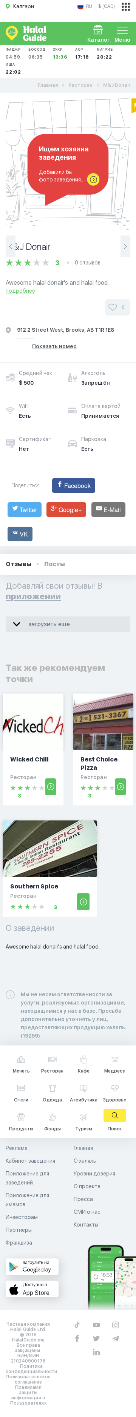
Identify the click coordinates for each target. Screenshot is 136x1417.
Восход (36, 53)
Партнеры (19, 1230)
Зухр (60, 53)
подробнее (20, 291)
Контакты (86, 1225)
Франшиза (19, 1243)
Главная (48, 85)
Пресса (83, 1199)
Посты (54, 564)
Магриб (105, 53)
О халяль (85, 1161)
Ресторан (80, 85)
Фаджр (13, 53)
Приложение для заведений (27, 1178)
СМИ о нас (87, 1212)
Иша (13, 68)
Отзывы (18, 564)
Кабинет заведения (30, 1161)
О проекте (87, 1186)
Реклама (17, 1148)
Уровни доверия (94, 1174)
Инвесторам (22, 1217)
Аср (82, 53)
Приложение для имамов (27, 1199)
